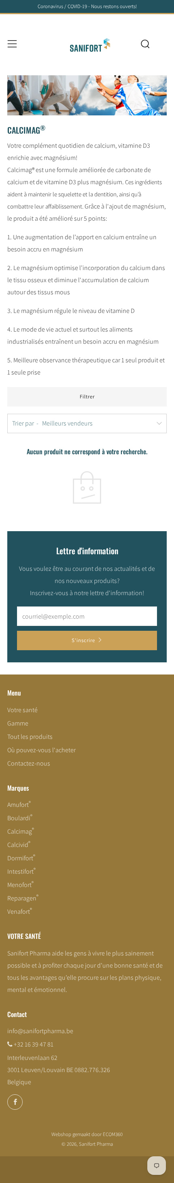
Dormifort (21, 858)
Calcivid (18, 844)
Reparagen (22, 898)
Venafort (19, 911)
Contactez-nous (28, 763)
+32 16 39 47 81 (33, 1044)
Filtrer (87, 396)
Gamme (17, 723)
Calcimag (20, 831)
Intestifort (21, 871)
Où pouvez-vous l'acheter (41, 750)
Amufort (19, 804)
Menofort (20, 885)
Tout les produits (30, 736)
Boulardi (19, 818)
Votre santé (22, 710)
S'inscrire (83, 640)
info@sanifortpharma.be (40, 1031)
